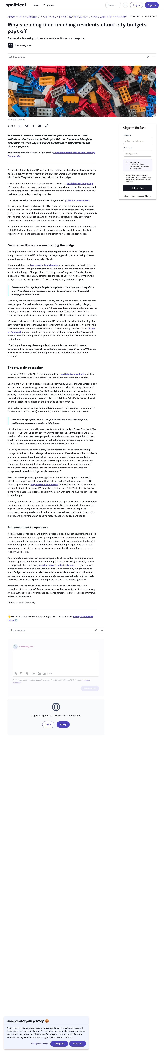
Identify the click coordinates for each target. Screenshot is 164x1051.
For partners (49, 5)
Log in (136, 5)
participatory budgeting (80, 183)
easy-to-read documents (44, 484)
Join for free (138, 188)
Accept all (59, 1043)
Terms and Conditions (61, 1037)
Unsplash (21, 119)
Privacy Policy (39, 1037)
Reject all (77, 1043)
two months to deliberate (44, 265)
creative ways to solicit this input (57, 565)
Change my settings (39, 1044)
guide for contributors (77, 200)
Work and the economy (109, 17)
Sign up (152, 5)
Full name (127, 135)
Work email (127, 148)
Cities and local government (65, 17)
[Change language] (125, 5)
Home (35, 5)
